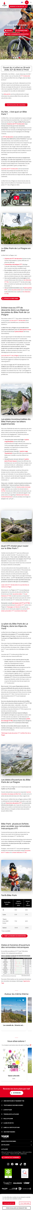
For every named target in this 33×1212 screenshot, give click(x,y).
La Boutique (7, 1109)
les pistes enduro (16, 289)
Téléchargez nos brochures (13, 1105)
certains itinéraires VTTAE (19, 852)
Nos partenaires (9, 1132)
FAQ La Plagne (8, 1118)
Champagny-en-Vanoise (13, 607)
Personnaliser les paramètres (16, 1208)
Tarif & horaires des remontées (18, 34)
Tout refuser (24, 1203)
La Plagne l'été (13, 9)
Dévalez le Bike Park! (11, 298)
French (22, 2)
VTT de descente (25, 76)
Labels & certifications (11, 1127)
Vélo (20, 9)
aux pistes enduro (17, 594)
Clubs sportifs (8, 1123)
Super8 (9, 30)
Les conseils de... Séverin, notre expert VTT (13, 1025)
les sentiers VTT (19, 605)
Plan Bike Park (22, 30)
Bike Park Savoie (27, 9)
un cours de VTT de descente (17, 320)
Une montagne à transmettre (13, 1101)
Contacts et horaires (11, 1157)
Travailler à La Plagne (11, 1114)
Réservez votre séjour (17, 6)
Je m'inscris (17, 1093)
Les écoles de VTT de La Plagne (9, 355)
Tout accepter (9, 1203)
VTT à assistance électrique (19, 611)
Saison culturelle (13, 1076)
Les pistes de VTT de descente (9, 168)
